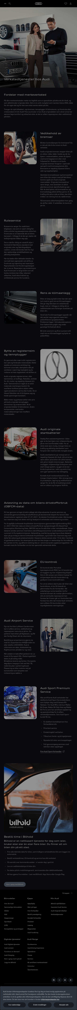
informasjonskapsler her (50, 999)
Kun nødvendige (14, 1005)
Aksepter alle (63, 1005)
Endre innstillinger (39, 1005)
